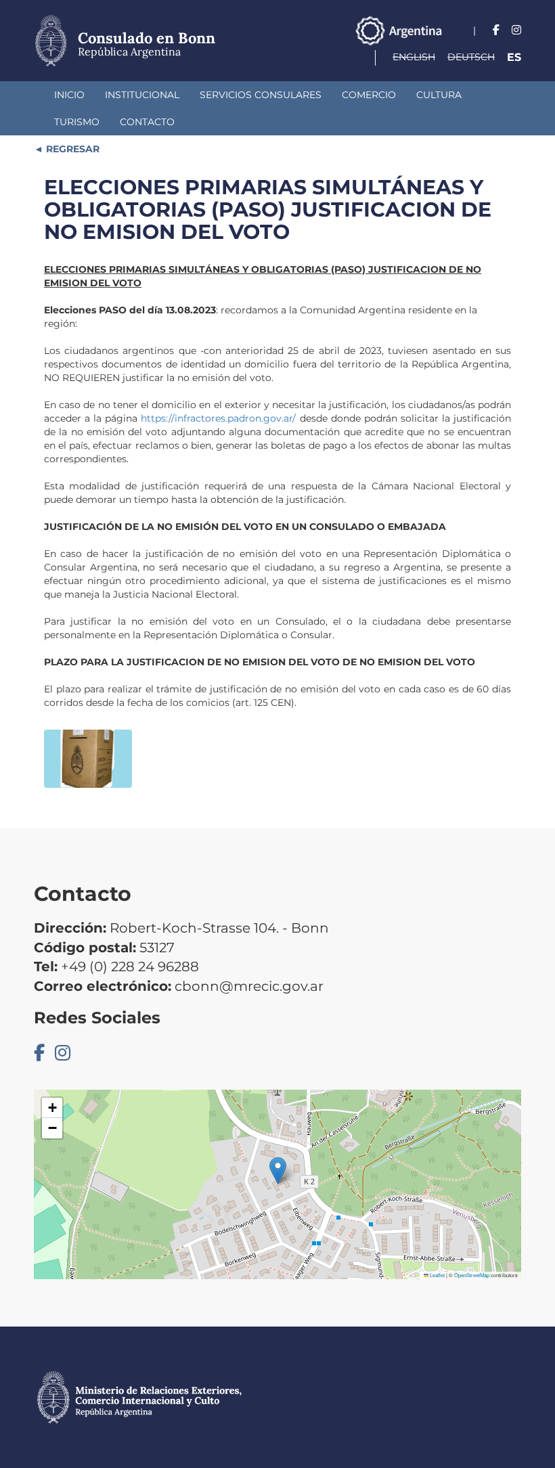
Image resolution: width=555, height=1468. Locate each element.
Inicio (69, 95)
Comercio (369, 95)
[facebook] (496, 30)
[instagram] (516, 30)
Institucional (142, 95)
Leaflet (436, 1274)
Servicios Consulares (260, 95)
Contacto (147, 122)
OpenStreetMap (471, 1274)
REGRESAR (71, 149)
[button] (277, 1170)
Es (514, 57)
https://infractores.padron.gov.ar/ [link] (218, 418)
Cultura (439, 95)
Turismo (76, 122)
